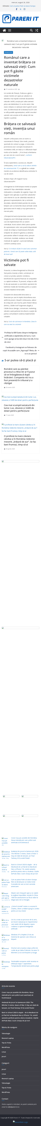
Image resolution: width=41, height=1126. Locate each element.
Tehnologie (8, 52)
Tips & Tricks (6, 1043)
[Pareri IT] (4, 30)
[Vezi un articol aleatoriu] (36, 30)
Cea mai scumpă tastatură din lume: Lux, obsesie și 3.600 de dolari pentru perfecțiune (19, 408)
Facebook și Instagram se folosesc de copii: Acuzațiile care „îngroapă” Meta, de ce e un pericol (20, 350)
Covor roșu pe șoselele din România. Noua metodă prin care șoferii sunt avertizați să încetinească (17, 995)
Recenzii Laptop (8, 1038)
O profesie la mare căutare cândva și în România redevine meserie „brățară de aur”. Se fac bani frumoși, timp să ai (20, 440)
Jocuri (4, 1056)
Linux (4, 1052)
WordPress (6, 1047)
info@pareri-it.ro (13, 1107)
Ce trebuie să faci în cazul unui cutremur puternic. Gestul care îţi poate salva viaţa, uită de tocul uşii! (20, 251)
